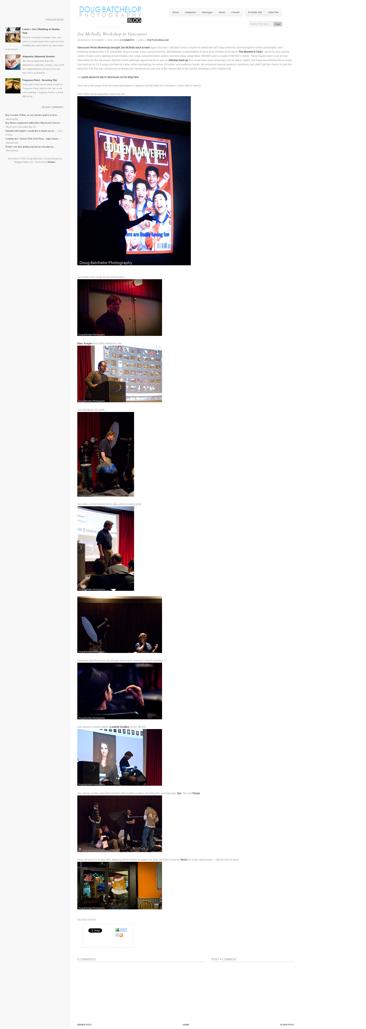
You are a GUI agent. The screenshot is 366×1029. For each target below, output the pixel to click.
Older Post (287, 1025)
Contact (235, 12)
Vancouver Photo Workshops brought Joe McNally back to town (113, 47)
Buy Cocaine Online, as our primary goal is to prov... (32, 115)
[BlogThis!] (121, 936)
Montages (207, 12)
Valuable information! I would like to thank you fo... (30, 131)
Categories (190, 12)
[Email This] (117, 936)
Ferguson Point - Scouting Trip (39, 80)
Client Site (273, 12)
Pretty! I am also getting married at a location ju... (30, 146)
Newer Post (84, 1025)
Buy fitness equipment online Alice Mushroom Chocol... (33, 123)
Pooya (196, 793)
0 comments (127, 40)
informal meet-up (179, 60)
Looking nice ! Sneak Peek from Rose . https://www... (32, 138)
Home (175, 12)
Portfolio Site (255, 12)
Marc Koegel (84, 343)
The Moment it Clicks (251, 51)
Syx (179, 793)
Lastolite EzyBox (119, 726)
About (222, 12)
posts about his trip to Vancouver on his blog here (110, 77)
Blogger (51, 162)
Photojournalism (158, 40)
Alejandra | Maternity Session (38, 56)
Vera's (183, 859)
